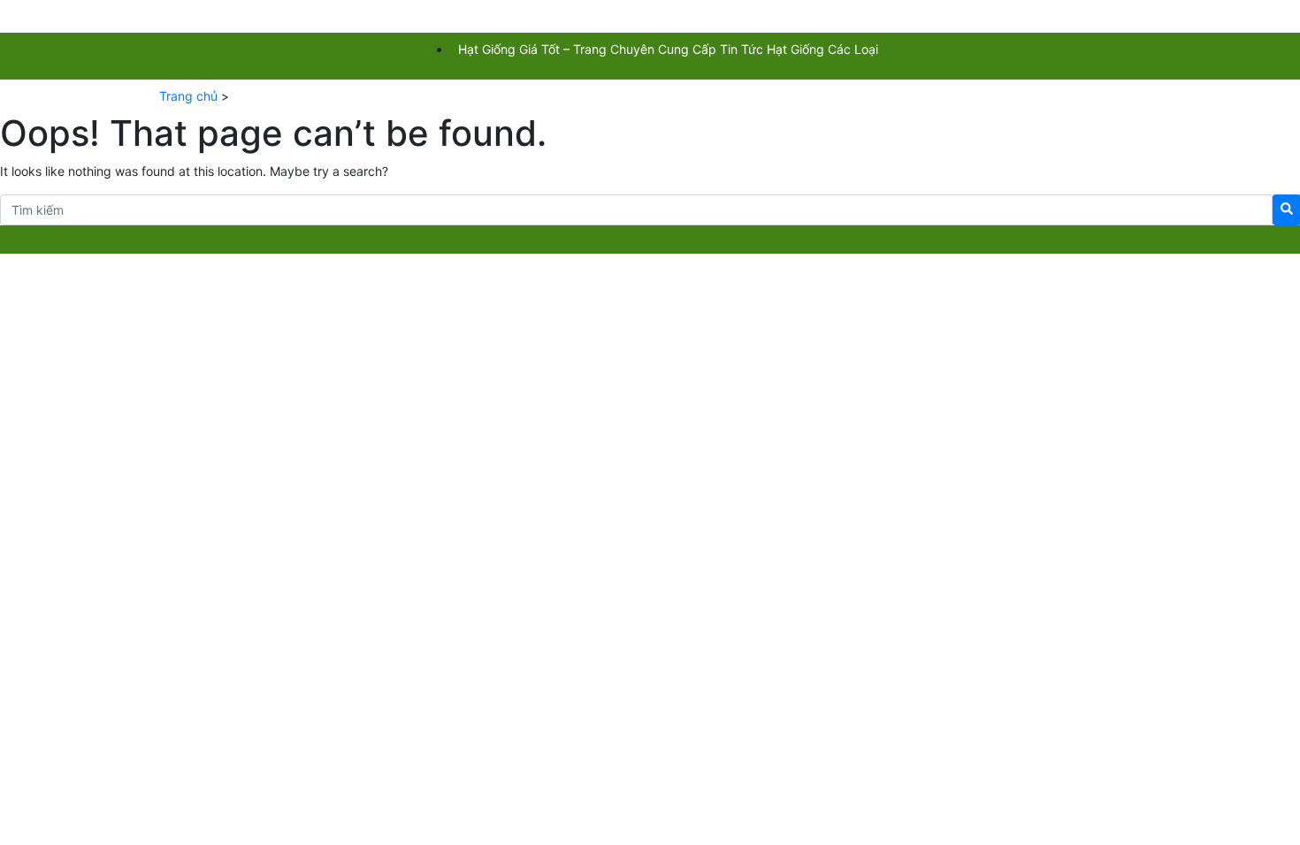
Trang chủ (188, 95)
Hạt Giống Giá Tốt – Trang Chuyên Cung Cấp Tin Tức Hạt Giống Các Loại (668, 49)
